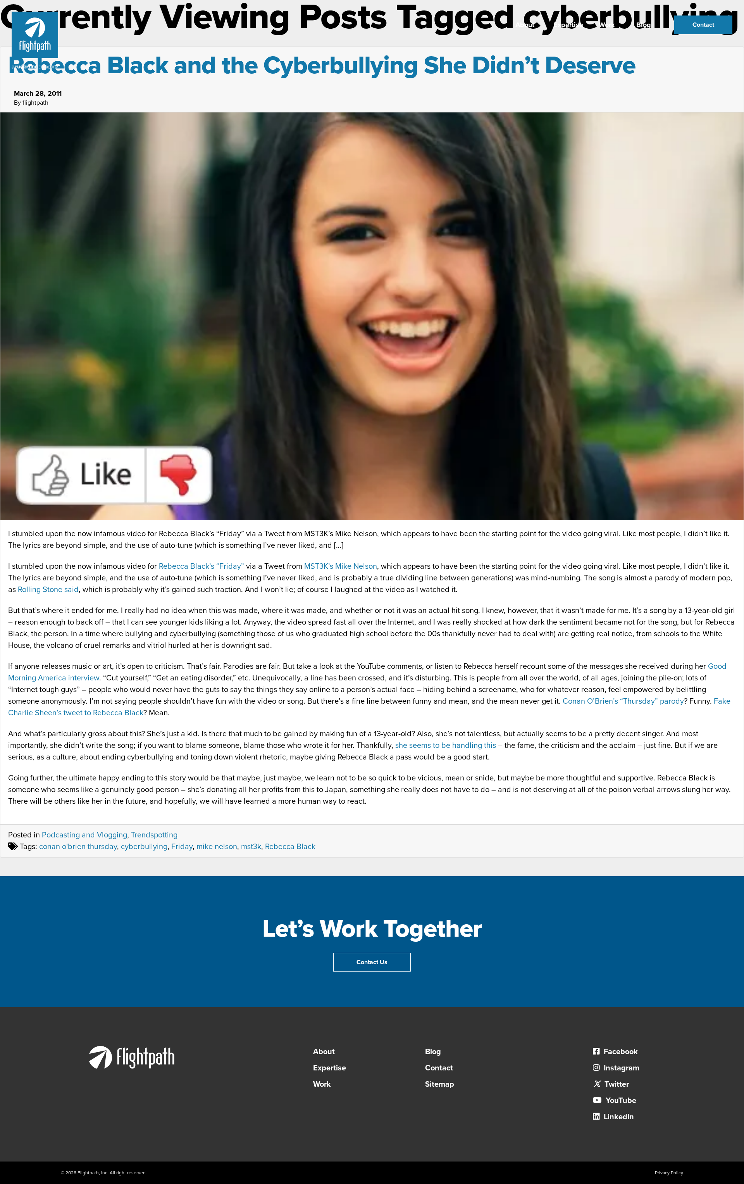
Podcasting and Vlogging (84, 835)
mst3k (251, 846)
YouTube (620, 1100)
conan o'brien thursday (78, 846)
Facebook (620, 1051)
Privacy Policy (669, 1172)
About (524, 25)
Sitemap (439, 1084)
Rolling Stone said (48, 589)
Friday (182, 846)
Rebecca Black (290, 846)
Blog (643, 25)
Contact (703, 25)
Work (607, 25)
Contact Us (372, 962)
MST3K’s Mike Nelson (340, 566)
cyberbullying (144, 846)
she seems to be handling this (445, 745)
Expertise (568, 25)
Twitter (616, 1084)
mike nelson (216, 846)
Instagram (620, 1068)
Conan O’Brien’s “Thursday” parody (623, 701)
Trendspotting (154, 835)
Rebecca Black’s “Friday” (201, 566)
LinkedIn (618, 1117)
